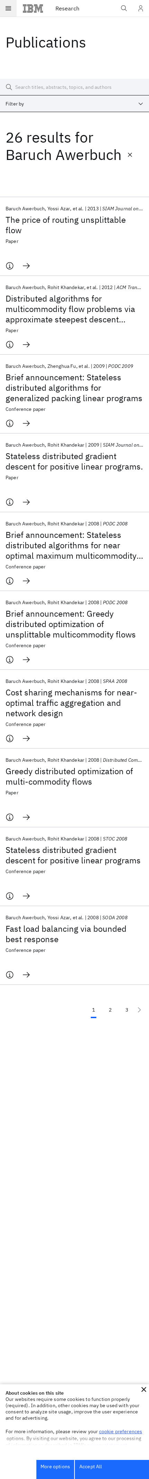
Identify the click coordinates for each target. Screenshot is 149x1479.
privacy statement (107, 1445)
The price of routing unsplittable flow (66, 224)
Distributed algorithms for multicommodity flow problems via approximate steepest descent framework (70, 308)
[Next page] (139, 1010)
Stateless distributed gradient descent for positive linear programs (73, 855)
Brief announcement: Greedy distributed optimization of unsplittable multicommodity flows (71, 624)
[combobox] (74, 103)
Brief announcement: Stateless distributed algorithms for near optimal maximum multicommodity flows (71, 545)
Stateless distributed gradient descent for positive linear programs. (74, 461)
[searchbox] (74, 87)
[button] (143, 1389)
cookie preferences (120, 1431)
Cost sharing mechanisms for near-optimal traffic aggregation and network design (71, 702)
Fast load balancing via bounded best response (66, 933)
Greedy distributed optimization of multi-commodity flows (69, 776)
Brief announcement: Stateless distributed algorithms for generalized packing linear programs (74, 387)
